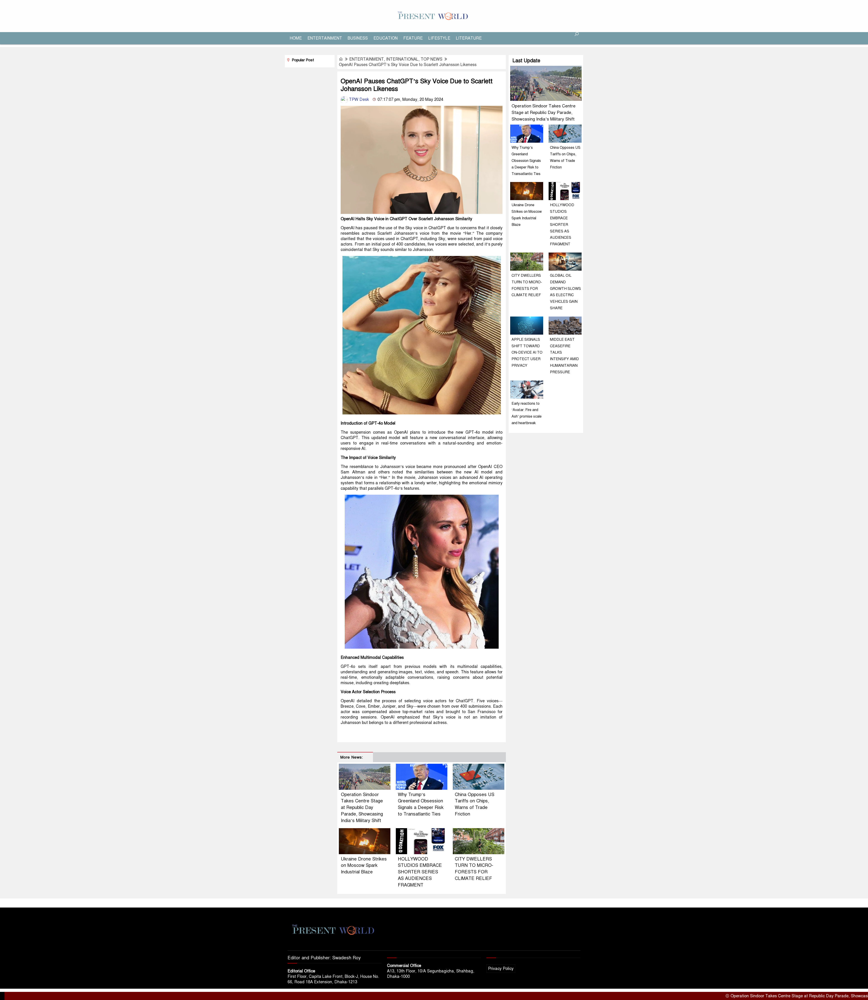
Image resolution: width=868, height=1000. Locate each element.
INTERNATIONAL (402, 59)
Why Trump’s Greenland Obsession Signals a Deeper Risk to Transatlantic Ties (526, 160)
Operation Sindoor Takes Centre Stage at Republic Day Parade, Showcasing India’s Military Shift (362, 807)
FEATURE (413, 38)
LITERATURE (469, 38)
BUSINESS (358, 38)
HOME (296, 38)
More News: (351, 757)
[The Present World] (434, 15)
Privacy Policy (501, 968)
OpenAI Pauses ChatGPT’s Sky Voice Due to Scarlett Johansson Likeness (407, 64)
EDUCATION (385, 38)
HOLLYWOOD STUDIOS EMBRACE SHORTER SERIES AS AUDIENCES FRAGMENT (420, 872)
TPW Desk (358, 99)
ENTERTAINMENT (324, 38)
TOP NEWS (431, 59)
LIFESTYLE (439, 38)
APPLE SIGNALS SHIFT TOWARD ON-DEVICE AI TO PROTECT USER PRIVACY (527, 352)
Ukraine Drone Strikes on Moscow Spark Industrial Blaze (364, 865)
